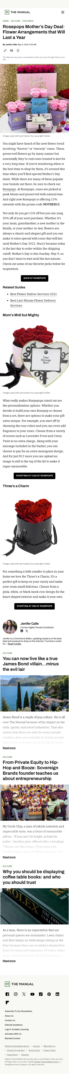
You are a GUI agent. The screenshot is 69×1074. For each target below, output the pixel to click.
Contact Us (10, 1020)
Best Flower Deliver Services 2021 (33, 294)
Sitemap (25, 1054)
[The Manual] (17, 12)
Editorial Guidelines (14, 1024)
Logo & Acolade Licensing (17, 1029)
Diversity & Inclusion (16, 1050)
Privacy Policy (49, 1050)
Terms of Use (34, 1050)
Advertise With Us (13, 1033)
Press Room (12, 1054)
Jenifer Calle (11, 44)
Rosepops (9, 189)
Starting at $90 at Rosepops (34, 606)
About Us (9, 1015)
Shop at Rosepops (34, 278)
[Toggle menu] (62, 12)
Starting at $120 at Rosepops (34, 475)
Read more (9, 748)
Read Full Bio (14, 644)
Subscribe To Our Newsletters (18, 1011)
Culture (7, 653)
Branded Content (12, 1038)
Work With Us (49, 1046)
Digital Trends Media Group (17, 1046)
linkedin (21, 631)
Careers (36, 1046)
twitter (27, 631)
